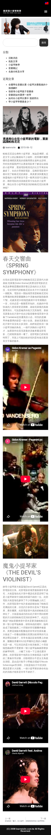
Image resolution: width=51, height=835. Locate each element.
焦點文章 (13, 61)
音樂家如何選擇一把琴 (19, 94)
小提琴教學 (14, 64)
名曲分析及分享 (16, 71)
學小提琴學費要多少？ (19, 101)
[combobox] (20, 43)
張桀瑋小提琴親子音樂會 (20, 91)
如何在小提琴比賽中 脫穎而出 (23, 98)
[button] (45, 11)
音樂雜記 (13, 68)
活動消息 (13, 57)
